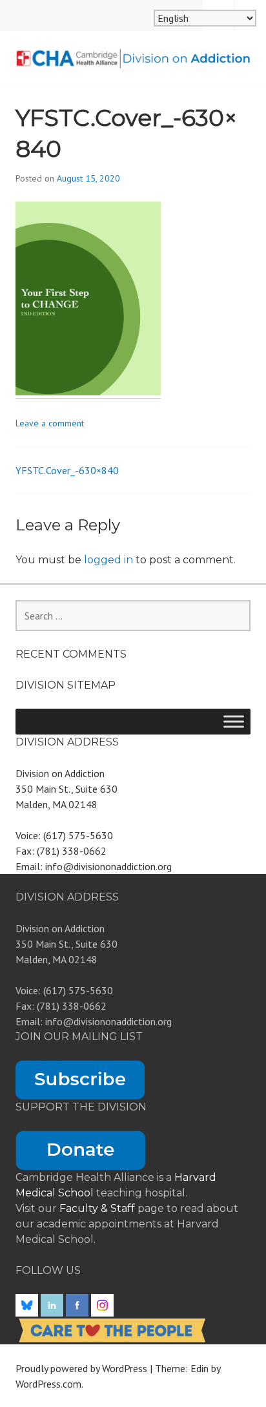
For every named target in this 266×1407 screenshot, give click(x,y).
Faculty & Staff (98, 1208)
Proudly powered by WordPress (81, 1368)
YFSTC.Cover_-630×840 (67, 470)
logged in (108, 560)
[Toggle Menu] (233, 721)
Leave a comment (49, 423)
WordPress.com (48, 1383)
